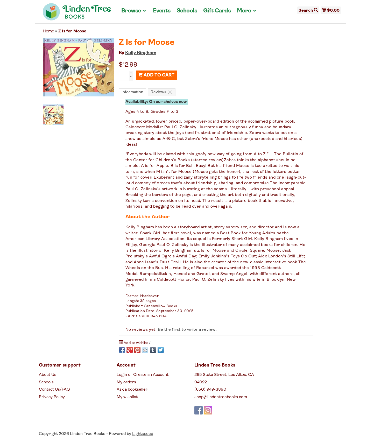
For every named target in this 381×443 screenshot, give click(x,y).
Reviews (162, 92)
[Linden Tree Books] (77, 13)
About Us (47, 375)
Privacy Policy (52, 397)
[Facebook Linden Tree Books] (198, 410)
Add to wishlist (136, 343)
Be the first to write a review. (187, 330)
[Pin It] (137, 350)
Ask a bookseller (132, 390)
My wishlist (127, 397)
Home (48, 31)
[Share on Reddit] (145, 350)
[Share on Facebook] (122, 350)
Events (162, 11)
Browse (134, 11)
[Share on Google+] (129, 350)
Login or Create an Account (142, 375)
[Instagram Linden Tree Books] (208, 410)
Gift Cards (217, 11)
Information (132, 92)
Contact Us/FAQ (54, 390)
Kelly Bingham (140, 53)
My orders (126, 382)
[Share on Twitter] (161, 350)
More (247, 11)
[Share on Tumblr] (153, 350)
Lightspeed (142, 434)
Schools (187, 11)
